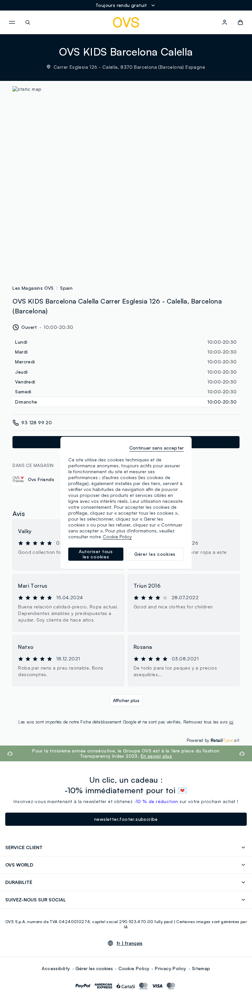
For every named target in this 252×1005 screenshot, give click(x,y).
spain (66, 288)
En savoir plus (156, 756)
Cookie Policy (133, 968)
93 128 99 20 (36, 422)
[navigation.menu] (11, 22)
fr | (129, 943)
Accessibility (56, 968)
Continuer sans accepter (156, 448)
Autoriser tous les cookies (96, 554)
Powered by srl (213, 740)
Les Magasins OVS (32, 288)
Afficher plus (126, 700)
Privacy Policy (170, 968)
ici (231, 721)
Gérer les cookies (94, 968)
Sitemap (201, 968)
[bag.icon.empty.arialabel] (240, 22)
